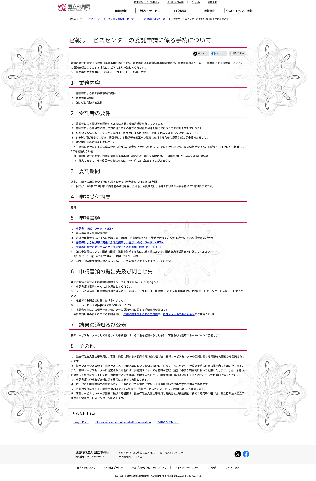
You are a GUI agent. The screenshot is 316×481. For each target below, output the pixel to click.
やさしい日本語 (175, 2)
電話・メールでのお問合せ (179, 314)
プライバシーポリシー (186, 467)
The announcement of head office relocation (123, 422)
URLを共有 (238, 53)
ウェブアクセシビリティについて (149, 467)
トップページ (93, 18)
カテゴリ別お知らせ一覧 (121, 18)
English (196, 2)
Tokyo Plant (81, 422)
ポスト (201, 53)
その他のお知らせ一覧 (153, 18)
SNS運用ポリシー (113, 467)
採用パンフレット (168, 422)
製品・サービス (150, 11)
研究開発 (180, 11)
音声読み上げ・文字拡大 (146, 2)
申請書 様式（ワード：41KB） (95, 228)
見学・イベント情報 (239, 11)
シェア (219, 53)
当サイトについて (86, 467)
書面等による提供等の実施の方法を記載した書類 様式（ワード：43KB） (120, 242)
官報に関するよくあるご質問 (140, 314)
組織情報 (121, 11)
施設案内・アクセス (131, 456)
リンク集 (211, 467)
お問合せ (212, 2)
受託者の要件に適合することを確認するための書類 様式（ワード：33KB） (121, 247)
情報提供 (210, 11)
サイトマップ (232, 467)
